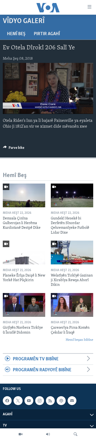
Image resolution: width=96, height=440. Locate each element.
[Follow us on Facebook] (7, 400)
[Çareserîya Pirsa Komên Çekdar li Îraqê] (72, 305)
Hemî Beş (16, 34)
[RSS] (50, 400)
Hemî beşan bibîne (79, 340)
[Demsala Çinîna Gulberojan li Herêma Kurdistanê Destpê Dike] (24, 195)
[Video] (20, 434)
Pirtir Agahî (47, 34)
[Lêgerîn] (75, 434)
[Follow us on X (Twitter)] (18, 400)
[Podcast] (61, 400)
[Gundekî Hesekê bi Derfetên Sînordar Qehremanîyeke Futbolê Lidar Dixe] (72, 195)
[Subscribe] (72, 400)
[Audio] (48, 434)
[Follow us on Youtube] (28, 400)
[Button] (13, 148)
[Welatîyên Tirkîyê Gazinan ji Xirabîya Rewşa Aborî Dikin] (72, 252)
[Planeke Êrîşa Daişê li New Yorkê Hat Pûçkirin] (24, 252)
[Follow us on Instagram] (39, 400)
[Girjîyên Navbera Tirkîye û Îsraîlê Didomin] (24, 305)
